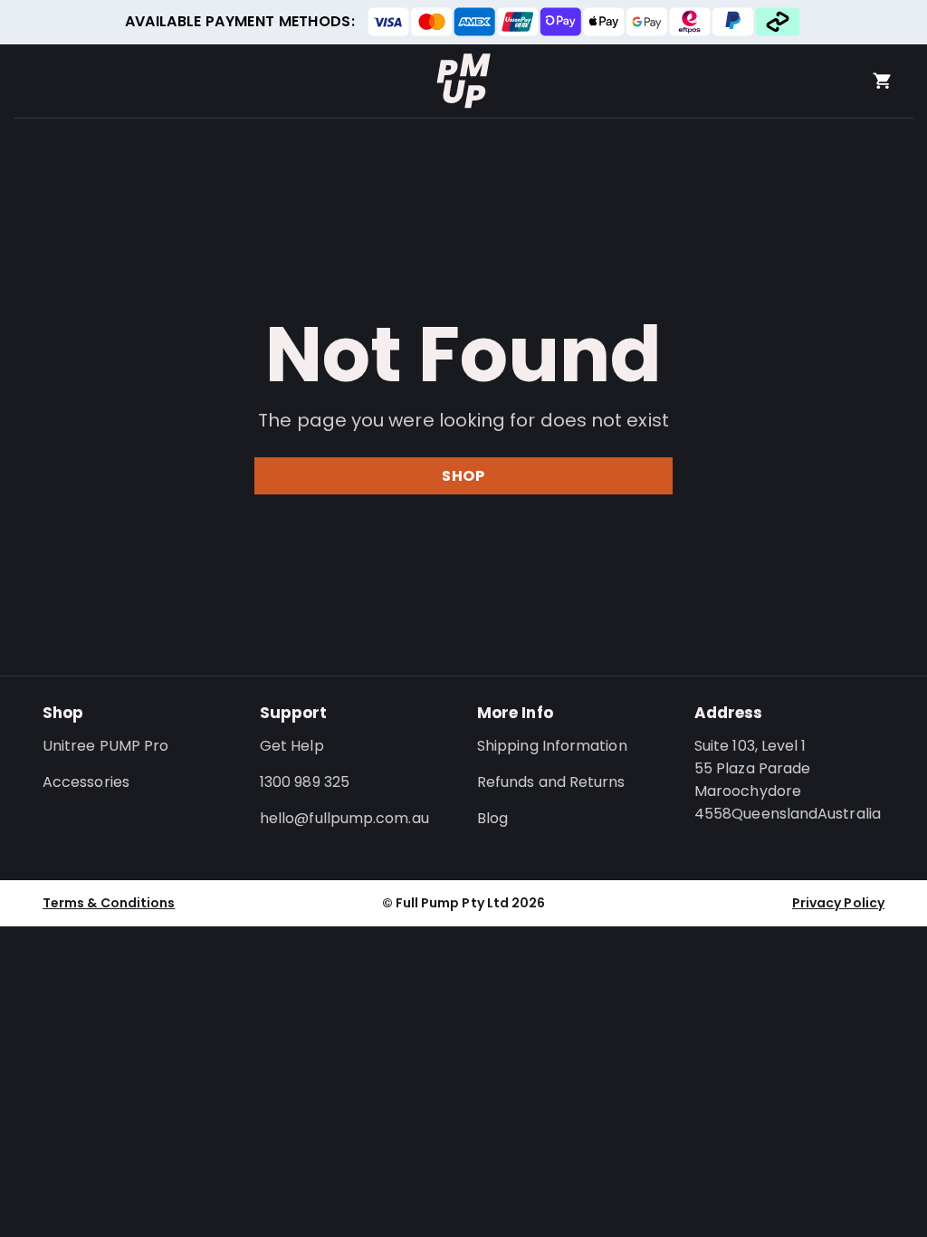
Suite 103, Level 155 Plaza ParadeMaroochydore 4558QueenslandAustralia (787, 779)
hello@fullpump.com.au (344, 818)
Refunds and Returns (551, 782)
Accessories (86, 782)
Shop (463, 475)
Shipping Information (552, 745)
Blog (492, 818)
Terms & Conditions (109, 903)
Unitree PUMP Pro (105, 745)
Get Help (292, 745)
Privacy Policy (838, 903)
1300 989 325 (304, 782)
